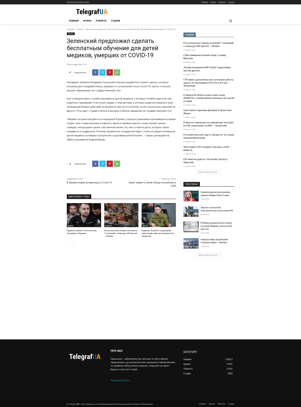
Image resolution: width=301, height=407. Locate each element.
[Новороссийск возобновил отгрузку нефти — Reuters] (191, 243)
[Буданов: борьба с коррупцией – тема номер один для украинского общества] (159, 215)
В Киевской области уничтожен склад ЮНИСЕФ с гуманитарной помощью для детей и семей (208, 98)
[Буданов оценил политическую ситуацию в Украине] (84, 215)
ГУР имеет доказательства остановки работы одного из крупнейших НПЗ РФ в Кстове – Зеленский (208, 82)
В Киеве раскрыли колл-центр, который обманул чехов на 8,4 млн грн (216, 226)
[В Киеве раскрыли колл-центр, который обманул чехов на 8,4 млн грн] (191, 226)
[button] (230, 20)
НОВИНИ (189, 35)
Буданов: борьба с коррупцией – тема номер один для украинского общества (158, 233)
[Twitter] (102, 72)
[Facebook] (95, 72)
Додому (70, 29)
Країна (70, 226)
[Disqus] (121, 292)
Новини (80, 29)
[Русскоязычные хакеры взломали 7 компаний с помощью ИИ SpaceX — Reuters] (121, 215)
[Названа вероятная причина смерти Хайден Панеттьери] (191, 196)
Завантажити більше (207, 172)
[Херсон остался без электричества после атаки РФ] (191, 211)
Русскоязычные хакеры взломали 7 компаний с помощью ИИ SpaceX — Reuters (120, 233)
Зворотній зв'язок (120, 380)
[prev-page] (69, 244)
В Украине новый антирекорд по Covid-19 (89, 182)
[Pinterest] (110, 72)
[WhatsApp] (117, 72)
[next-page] (74, 244)
